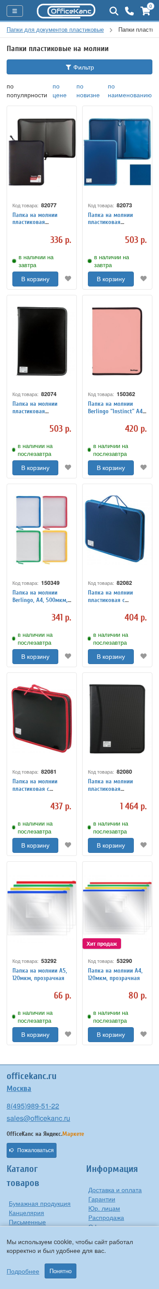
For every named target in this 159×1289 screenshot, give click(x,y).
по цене (60, 90)
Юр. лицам (104, 1208)
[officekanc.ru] (66, 11)
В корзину (35, 279)
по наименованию (130, 90)
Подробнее (23, 1271)
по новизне (88, 90)
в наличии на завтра (36, 261)
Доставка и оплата (115, 1189)
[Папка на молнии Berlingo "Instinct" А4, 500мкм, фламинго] (117, 341)
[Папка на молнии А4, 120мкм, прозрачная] (117, 908)
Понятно (60, 1271)
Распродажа (106, 1217)
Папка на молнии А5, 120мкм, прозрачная (39, 974)
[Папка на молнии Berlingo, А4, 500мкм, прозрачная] (41, 530)
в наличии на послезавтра (35, 450)
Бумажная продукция (40, 1203)
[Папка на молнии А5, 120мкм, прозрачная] (41, 908)
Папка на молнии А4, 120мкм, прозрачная (115, 974)
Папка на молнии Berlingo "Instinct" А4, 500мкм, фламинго (116, 411)
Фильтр (83, 66)
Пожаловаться (35, 1150)
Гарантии (101, 1198)
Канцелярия (26, 1212)
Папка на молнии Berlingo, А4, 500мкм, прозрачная (40, 600)
